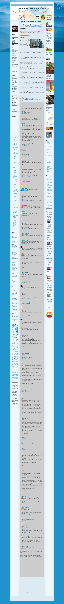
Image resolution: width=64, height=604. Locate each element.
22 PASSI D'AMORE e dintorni (32, 8)
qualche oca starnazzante (28, 86)
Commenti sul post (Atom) (25, 592)
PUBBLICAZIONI (23, 4)
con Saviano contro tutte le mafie (14, 271)
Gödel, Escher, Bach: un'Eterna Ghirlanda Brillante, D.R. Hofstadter (49, 177)
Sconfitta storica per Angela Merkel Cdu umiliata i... (15, 190)
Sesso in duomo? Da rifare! (15, 203)
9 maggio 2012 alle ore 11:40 (26, 298)
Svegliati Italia (15, 332)
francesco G (24, 301)
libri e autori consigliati (15, 287)
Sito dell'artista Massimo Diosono (49, 161)
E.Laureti (23, 253)
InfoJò (12, 359)
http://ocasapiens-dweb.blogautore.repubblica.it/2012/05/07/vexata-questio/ (31, 511)
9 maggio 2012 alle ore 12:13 (26, 303)
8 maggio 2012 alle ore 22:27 (26, 277)
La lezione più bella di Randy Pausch (15, 191)
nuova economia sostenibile (14, 294)
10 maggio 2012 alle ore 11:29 (26, 449)
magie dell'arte (14, 288)
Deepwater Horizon (14, 371)
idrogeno (13, 282)
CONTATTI (28, 4)
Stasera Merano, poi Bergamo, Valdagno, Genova (49, 287)
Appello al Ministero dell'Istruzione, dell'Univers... (15, 154)
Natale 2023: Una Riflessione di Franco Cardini (49, 260)
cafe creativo (48, 229)
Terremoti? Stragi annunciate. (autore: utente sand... (15, 138)
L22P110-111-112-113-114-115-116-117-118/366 (15, 215)
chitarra (13, 270)
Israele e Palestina (14, 378)
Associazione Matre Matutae (15, 377)
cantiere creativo (14, 268)
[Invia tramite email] (20, 100)
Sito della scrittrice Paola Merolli (49, 163)
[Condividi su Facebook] (22, 100)
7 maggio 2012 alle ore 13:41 (26, 176)
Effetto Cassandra (49, 258)
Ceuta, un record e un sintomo (51, 221)
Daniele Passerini (24, 233)
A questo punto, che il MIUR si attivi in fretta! (15, 152)
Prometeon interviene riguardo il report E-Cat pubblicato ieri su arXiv (15, 87)
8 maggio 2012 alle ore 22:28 (26, 282)
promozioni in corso (24, 26)
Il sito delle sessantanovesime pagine (49, 152)
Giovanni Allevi (14, 247)
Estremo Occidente (49, 285)
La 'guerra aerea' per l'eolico (15, 140)
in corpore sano (15, 350)
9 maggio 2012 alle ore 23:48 (26, 391)
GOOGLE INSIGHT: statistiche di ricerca (49, 148)
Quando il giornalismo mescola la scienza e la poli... (15, 178)
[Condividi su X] (21, 100)
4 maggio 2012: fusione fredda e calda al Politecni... (15, 220)
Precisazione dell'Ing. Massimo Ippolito (15, 150)
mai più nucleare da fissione (15, 358)
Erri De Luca (13, 244)
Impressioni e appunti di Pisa (15, 166)
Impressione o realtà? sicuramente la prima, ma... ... (15, 136)
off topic (15, 353)
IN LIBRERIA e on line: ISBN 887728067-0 (48, 76)
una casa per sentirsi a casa (15, 361)
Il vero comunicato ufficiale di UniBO (14, 74)
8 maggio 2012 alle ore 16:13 (26, 215)
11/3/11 (15, 369)
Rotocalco (48, 293)
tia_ (22, 183)
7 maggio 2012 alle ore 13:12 (26, 165)
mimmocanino (24, 104)
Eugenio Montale (14, 245)
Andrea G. (23, 179)
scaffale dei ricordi (14, 310)
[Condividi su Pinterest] (23, 100)
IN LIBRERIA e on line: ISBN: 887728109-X (48, 93)
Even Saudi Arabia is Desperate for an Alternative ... (15, 159)
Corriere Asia (48, 143)
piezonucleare (21, 43)
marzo (14, 223)
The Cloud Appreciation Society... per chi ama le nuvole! (49, 168)
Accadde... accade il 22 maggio (15, 164)
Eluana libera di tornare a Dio (14, 242)
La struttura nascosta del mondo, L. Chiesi (49, 182)
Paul (23, 398)
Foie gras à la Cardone (25, 37)
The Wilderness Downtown (49, 169)
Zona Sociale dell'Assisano (14, 262)
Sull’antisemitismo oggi (49, 251)
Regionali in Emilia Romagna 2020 (51, 277)
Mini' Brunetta (14, 252)
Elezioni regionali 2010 (15, 363)
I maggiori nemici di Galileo (15, 198)
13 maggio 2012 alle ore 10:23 (26, 548)
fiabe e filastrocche (14, 276)
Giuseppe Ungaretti (14, 248)
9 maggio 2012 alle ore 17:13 (26, 315)
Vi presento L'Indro (15, 176)
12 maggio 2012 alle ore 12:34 (26, 520)
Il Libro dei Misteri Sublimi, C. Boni (49, 189)
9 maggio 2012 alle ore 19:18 (26, 324)
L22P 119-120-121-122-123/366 (15, 211)
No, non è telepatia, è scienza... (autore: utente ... (15, 170)
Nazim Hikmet (14, 254)
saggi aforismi (14, 309)
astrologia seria (14, 267)
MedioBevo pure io (14, 251)
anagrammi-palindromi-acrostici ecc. (14, 266)
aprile (14, 222)
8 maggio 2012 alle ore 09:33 (26, 190)
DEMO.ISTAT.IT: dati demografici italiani (49, 144)
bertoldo (23, 318)
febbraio (14, 224)
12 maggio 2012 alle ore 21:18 (26, 532)
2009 (13, 228)
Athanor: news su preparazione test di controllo (15, 205)
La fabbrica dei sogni (49, 241)
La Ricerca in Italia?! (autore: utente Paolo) (15, 143)
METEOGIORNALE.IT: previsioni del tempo (49, 155)
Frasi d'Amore (48, 147)
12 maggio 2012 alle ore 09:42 (26, 514)
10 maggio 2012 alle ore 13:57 (26, 489)
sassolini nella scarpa (33, 99)
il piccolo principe (15, 374)
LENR (29, 99)
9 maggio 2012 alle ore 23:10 (26, 358)
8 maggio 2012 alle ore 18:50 (26, 243)
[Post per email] (25, 100)
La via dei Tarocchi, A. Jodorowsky (49, 195)
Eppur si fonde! (14, 80)
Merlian (23, 188)
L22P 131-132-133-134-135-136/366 (15, 172)
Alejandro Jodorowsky (14, 370)
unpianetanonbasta (49, 219)
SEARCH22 (17, 4)
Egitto (13, 365)
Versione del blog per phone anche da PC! (15, 36)
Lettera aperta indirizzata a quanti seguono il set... (15, 217)
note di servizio (14, 292)
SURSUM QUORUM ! (15, 68)
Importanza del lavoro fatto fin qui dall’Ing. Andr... (15, 182)
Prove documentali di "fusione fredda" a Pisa (15, 184)
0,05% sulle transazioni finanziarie (14, 200)
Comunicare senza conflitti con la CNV (49, 181)
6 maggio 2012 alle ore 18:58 (26, 121)
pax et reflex (13, 298)
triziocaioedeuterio (24, 205)
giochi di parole (13, 360)
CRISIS (48, 142)
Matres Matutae (48, 157)
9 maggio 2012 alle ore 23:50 (26, 396)
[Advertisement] (32, 583)
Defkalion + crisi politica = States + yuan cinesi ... (15, 168)
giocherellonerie (14, 335)
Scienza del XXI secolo (39, 99)
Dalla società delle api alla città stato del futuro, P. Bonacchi (49, 188)
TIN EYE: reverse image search (49, 166)
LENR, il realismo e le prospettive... (15, 147)
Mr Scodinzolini (14, 253)
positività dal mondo (14, 303)
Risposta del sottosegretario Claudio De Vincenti (15, 194)
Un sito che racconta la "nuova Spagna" (49, 172)
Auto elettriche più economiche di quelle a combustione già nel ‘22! (15, 95)
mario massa (24, 272)
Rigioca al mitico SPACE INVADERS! (49, 159)
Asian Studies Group (49, 141)
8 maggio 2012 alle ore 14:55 (26, 209)
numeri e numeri (14, 293)
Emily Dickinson (14, 243)
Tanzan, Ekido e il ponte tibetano (15, 212)
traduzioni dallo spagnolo (14, 318)
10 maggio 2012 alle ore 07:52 (26, 438)
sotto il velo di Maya (14, 312)
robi (23, 223)
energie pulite (14, 275)
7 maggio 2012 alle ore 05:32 (26, 145)
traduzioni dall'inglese (15, 316)
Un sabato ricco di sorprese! (14, 62)
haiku (13, 281)
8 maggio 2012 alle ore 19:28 (26, 251)
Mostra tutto (51, 303)
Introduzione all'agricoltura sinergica (14, 109)
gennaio (14, 225)
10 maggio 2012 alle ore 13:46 (26, 466)
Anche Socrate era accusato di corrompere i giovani (15, 145)
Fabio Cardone (25, 40)
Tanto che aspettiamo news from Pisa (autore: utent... (15, 187)
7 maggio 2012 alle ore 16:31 (26, 181)
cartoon (13, 269)
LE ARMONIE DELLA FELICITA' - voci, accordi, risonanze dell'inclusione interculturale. (15, 24)
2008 (13, 229)
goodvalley (48, 275)
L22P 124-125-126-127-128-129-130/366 (15, 196)
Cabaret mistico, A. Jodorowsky (49, 198)
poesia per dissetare (15, 343)
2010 (13, 227)
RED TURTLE (24, 168)
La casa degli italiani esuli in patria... (49, 154)
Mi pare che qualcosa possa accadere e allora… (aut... (15, 174)
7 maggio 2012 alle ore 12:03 (26, 155)
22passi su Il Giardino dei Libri (38, 26)
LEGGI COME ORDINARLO (47, 110)
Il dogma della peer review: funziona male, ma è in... (15, 208)
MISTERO (23, 123)
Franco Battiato (14, 246)
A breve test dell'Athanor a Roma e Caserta (15, 163)
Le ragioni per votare (14, 101)
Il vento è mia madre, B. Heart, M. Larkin (49, 179)
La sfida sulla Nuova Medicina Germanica (14, 55)
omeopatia (13, 297)
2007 (13, 230)
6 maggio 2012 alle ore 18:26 (26, 113)
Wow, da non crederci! (14, 160)
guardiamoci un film (15, 352)
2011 (13, 226)
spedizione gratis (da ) (30, 26)
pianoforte (16, 364)
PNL (12, 255)
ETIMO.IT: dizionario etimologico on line (49, 146)
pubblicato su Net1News (14, 308)
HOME (13, 4)
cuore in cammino (14, 272)
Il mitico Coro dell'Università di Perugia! (49, 150)
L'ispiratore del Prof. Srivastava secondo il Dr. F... (15, 156)
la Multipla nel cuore (14, 285)
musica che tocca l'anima (15, 337)
